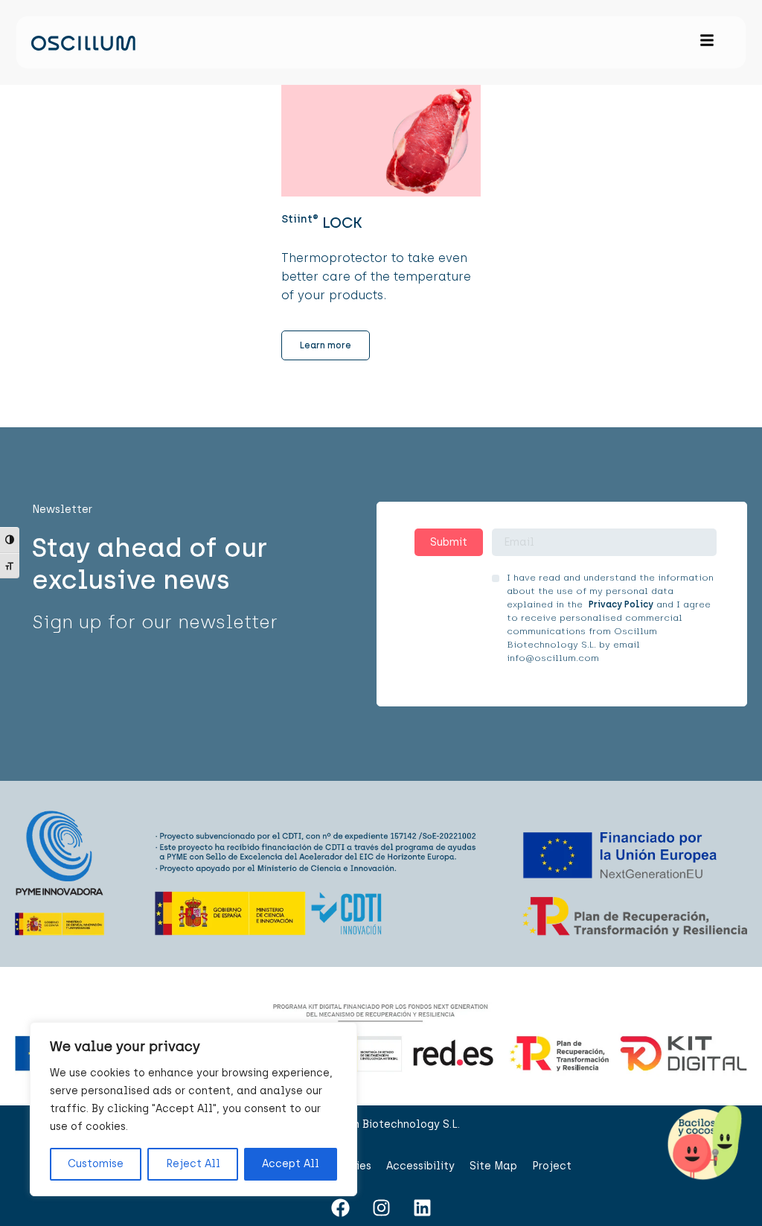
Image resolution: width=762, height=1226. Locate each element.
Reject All (193, 1164)
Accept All (290, 1164)
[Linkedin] (422, 1207)
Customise (96, 1164)
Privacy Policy (621, 604)
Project (552, 1166)
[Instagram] (381, 1207)
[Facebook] (340, 1207)
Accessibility (420, 1166)
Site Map (493, 1166)
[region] (193, 1109)
